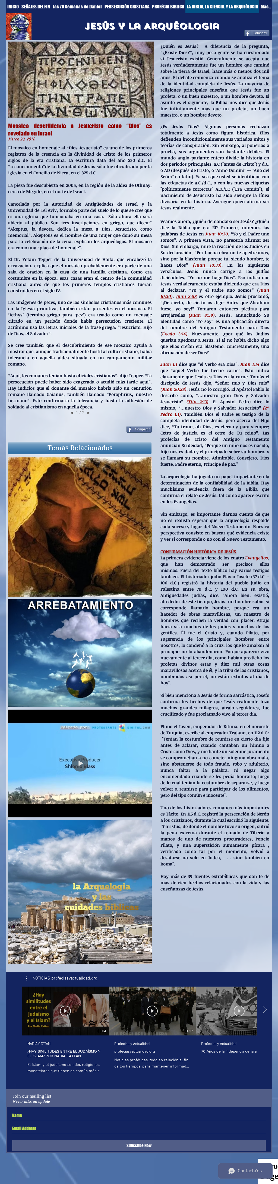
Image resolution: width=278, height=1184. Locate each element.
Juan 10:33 (207, 265)
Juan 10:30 (216, 234)
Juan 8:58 (186, 296)
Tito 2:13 (197, 402)
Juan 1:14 (249, 364)
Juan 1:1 (168, 364)
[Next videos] (264, 1009)
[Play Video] (65, 1011)
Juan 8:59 (201, 315)
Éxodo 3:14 (174, 334)
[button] (79, 448)
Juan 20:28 (173, 389)
